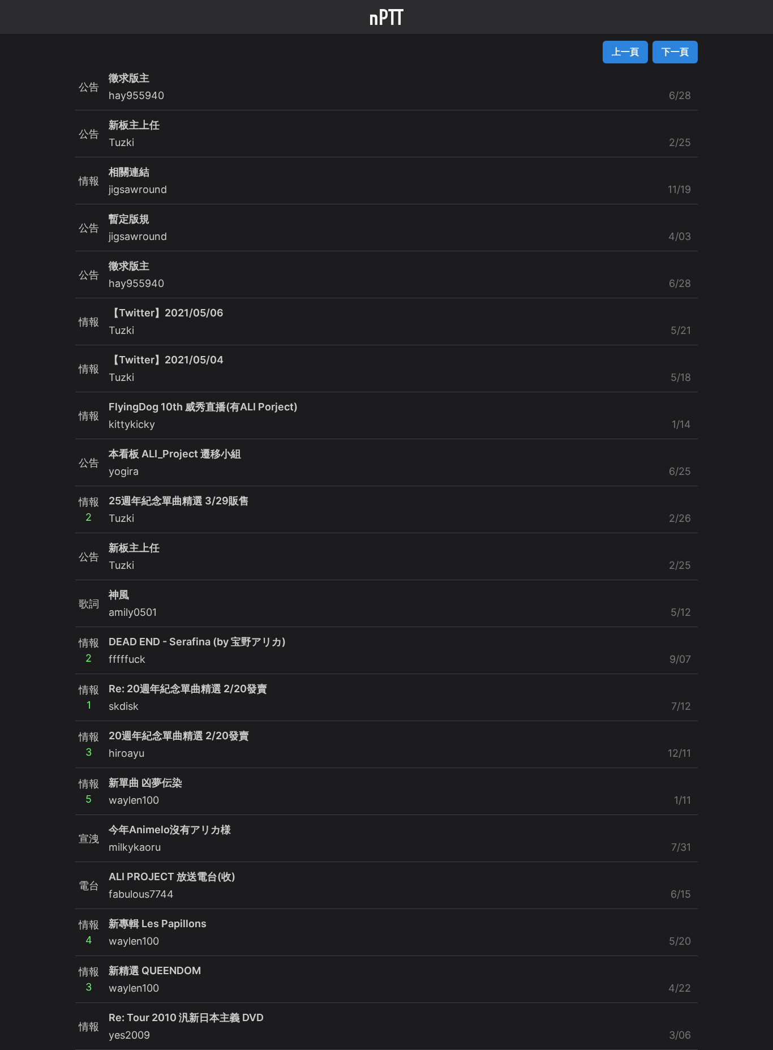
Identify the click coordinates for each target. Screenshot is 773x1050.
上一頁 (625, 51)
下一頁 (675, 51)
